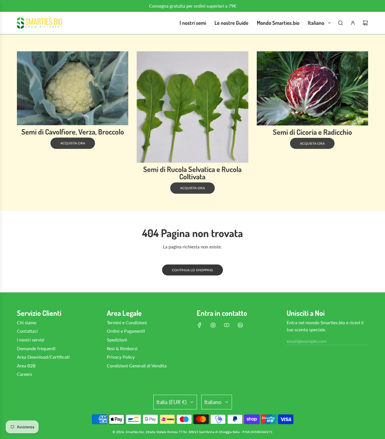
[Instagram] (213, 325)
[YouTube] (226, 325)
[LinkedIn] (240, 325)
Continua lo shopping (192, 270)
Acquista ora (72, 143)
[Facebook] (199, 325)
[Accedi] (353, 23)
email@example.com (307, 341)
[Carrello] (365, 23)
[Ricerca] (340, 23)
